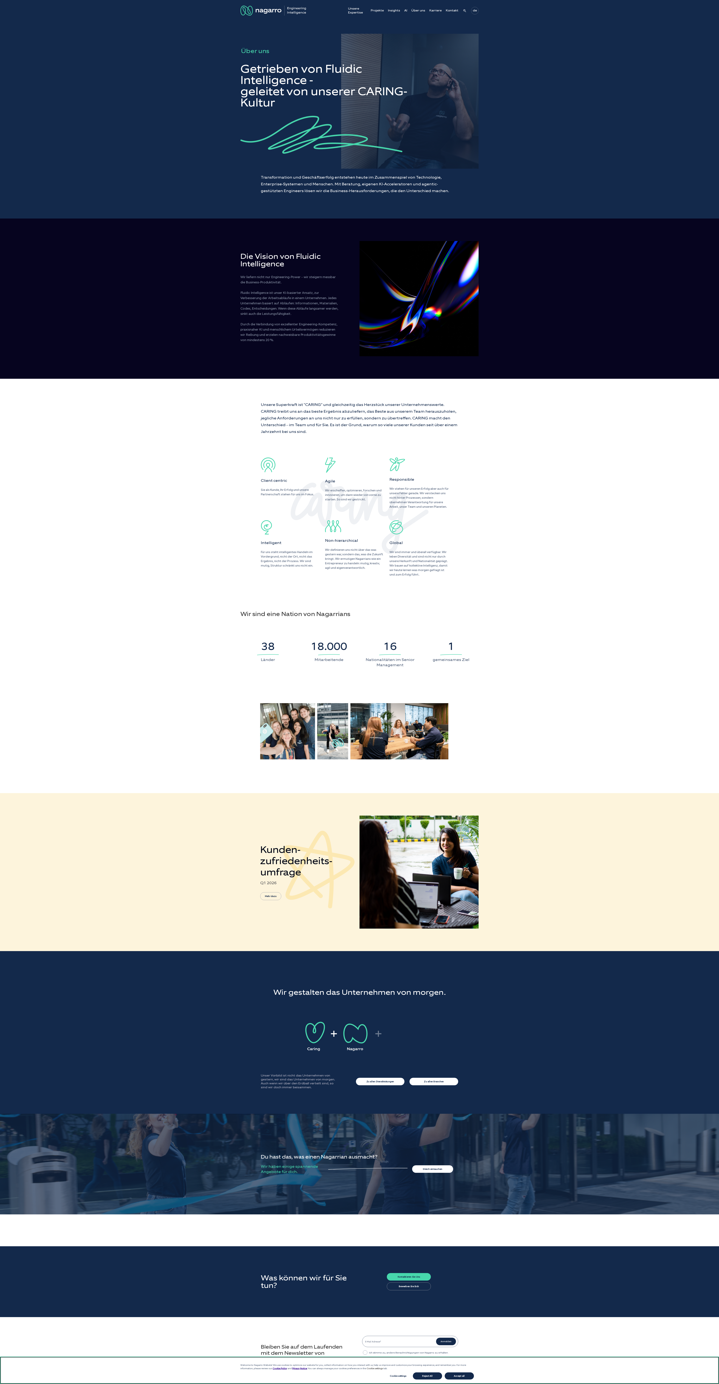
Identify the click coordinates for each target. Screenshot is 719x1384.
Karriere (435, 10)
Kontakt (452, 10)
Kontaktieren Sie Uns (409, 1276)
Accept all (459, 1375)
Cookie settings (398, 1375)
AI (405, 10)
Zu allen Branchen (434, 1081)
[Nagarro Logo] (273, 11)
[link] (359, 872)
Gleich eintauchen (432, 1169)
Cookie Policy (280, 1368)
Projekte (377, 10)
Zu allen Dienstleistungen (380, 1081)
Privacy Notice (299, 1368)
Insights (394, 10)
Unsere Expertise (355, 10)
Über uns (418, 10)
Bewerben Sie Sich (409, 1286)
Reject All (427, 1375)
